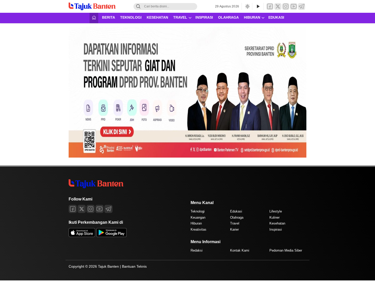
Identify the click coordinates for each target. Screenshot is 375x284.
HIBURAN (252, 17)
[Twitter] (277, 6)
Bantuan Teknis (134, 266)
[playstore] (111, 236)
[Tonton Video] (258, 6)
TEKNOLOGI (131, 17)
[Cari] (138, 6)
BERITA (108, 17)
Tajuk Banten (108, 266)
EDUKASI (276, 17)
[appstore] (82, 236)
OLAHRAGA (228, 17)
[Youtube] (99, 209)
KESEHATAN (157, 17)
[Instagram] (285, 6)
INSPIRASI (204, 17)
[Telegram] (301, 6)
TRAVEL (180, 17)
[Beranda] (94, 18)
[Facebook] (269, 6)
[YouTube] (293, 6)
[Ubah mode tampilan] (246, 6)
